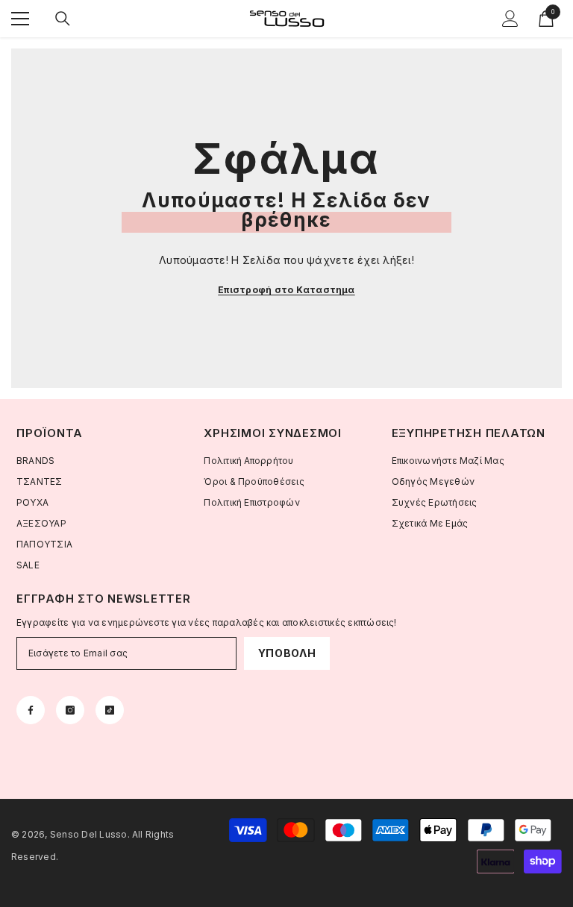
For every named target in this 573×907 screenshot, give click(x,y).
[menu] (20, 19)
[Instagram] (70, 710)
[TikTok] (110, 710)
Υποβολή (287, 653)
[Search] (63, 19)
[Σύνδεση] (510, 18)
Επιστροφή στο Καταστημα (286, 289)
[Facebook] (30, 710)
